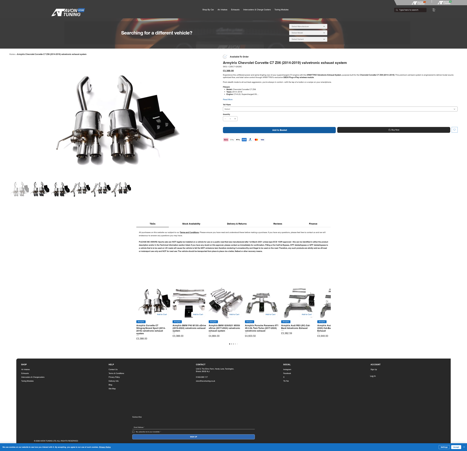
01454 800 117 (202, 377)
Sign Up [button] (374, 369)
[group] (233, 313)
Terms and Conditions (189, 232)
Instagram (287, 369)
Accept (456, 447)
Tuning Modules (27, 381)
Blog (110, 385)
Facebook (287, 373)
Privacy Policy (114, 377)
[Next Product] (327, 301)
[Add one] (235, 118)
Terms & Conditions (116, 373)
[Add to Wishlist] (455, 130)
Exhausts (25, 373)
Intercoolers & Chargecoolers (33, 377)
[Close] (464, 447)
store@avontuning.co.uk (205, 381)
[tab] (152, 224)
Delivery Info (114, 381)
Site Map (112, 389)
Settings (444, 447)
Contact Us (113, 369)
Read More (228, 99)
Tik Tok (286, 381)
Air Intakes (25, 369)
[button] (208, 9)
